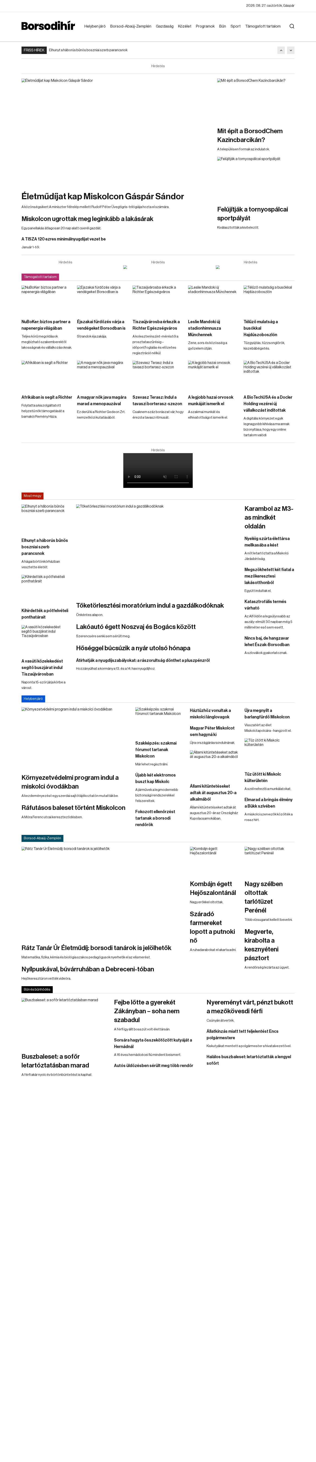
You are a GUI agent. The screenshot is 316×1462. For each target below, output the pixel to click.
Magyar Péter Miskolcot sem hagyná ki (212, 731)
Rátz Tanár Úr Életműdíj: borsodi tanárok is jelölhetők (96, 948)
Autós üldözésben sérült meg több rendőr (153, 1066)
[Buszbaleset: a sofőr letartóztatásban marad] (65, 1023)
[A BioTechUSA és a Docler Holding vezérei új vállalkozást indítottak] (269, 375)
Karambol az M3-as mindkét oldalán (269, 517)
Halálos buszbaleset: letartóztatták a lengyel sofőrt (249, 1060)
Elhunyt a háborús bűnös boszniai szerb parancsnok (88, 50)
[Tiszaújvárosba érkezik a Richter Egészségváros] (158, 299)
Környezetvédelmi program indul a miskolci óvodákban (70, 782)
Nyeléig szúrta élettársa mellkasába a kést (267, 542)
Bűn (222, 26)
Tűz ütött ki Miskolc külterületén (263, 777)
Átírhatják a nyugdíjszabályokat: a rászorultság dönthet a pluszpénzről (143, 660)
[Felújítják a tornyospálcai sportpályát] (255, 178)
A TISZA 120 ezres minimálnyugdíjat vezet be (64, 239)
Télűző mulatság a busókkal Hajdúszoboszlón (261, 328)
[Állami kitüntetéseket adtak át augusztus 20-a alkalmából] (215, 764)
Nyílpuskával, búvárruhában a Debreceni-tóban (88, 969)
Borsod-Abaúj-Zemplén (130, 26)
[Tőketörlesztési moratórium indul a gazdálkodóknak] (158, 550)
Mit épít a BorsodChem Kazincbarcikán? (250, 135)
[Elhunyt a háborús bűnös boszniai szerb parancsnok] (46, 518)
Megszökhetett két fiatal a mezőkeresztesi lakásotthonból (269, 576)
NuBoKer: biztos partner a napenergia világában (46, 325)
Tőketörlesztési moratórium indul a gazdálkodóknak (150, 605)
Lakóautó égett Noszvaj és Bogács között (136, 627)
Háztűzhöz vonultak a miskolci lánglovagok (210, 713)
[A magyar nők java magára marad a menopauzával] (102, 375)
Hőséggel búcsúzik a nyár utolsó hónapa (133, 648)
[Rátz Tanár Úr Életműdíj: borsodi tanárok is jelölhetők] (103, 893)
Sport (236, 26)
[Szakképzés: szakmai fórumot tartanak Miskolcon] (160, 721)
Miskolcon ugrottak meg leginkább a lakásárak (87, 219)
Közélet (184, 26)
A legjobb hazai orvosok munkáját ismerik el (210, 400)
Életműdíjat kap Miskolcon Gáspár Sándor (103, 196)
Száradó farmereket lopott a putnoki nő (212, 927)
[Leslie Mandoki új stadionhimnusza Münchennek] (213, 299)
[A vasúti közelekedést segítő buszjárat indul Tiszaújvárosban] (46, 639)
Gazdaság (164, 26)
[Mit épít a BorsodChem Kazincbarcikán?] (255, 100)
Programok (205, 26)
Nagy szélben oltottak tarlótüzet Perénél (264, 897)
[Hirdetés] (158, 267)
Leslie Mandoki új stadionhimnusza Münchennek (204, 328)
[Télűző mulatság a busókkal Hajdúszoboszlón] (269, 299)
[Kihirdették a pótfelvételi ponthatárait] (46, 589)
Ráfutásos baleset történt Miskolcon (73, 808)
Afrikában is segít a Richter (47, 397)
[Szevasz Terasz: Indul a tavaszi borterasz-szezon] (158, 375)
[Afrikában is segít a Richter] (47, 375)
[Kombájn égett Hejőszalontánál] (215, 861)
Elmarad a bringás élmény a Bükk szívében (269, 803)
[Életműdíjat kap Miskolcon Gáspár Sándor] (117, 132)
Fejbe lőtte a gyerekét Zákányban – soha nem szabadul (147, 1011)
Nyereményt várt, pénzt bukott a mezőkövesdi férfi (250, 1006)
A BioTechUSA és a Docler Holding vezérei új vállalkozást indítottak (268, 403)
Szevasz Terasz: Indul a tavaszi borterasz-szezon (157, 400)
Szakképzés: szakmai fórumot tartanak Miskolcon (156, 749)
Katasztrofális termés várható (265, 605)
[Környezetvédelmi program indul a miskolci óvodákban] (76, 738)
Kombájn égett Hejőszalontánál (213, 888)
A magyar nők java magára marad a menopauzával (101, 400)
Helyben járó (95, 26)
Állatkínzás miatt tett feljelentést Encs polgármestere (243, 1034)
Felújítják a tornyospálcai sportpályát (252, 213)
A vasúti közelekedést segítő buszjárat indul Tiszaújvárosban (42, 667)
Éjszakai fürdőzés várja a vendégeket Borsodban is (101, 325)
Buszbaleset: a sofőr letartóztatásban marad (55, 1061)
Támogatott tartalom (263, 26)
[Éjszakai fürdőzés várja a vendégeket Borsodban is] (102, 299)
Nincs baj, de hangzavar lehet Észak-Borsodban (267, 641)
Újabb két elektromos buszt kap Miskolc (155, 778)
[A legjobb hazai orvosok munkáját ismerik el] (213, 375)
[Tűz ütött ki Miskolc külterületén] (269, 752)
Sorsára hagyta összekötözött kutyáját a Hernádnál (153, 1043)
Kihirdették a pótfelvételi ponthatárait (45, 614)
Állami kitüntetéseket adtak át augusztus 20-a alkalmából (213, 792)
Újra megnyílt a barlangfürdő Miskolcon (267, 713)
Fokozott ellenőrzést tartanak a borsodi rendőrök (155, 818)
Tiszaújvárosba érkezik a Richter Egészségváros (156, 325)
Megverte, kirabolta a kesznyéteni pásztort (262, 944)
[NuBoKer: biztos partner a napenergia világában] (47, 299)
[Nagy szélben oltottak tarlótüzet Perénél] (269, 861)
